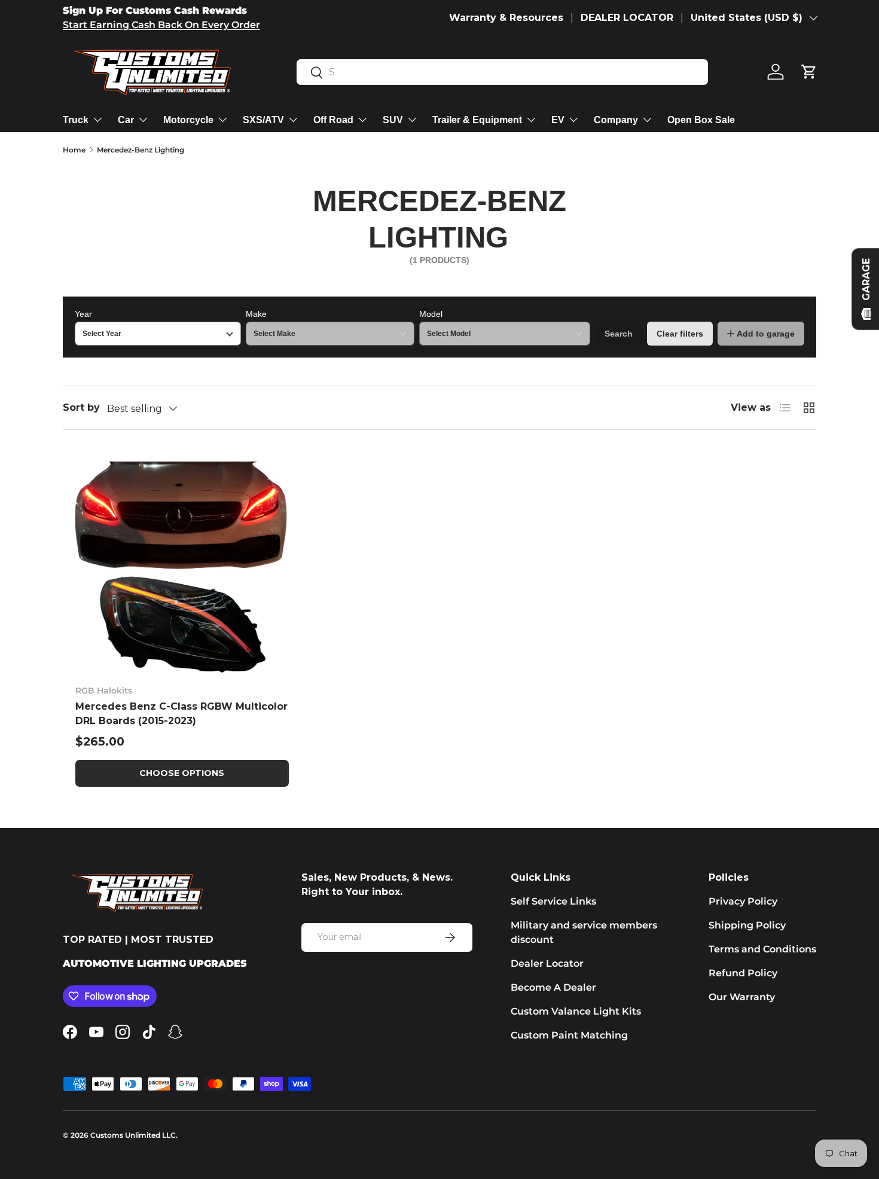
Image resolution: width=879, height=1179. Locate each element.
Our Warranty (742, 997)
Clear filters (680, 333)
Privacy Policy (743, 901)
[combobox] (503, 72)
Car (126, 120)
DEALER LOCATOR (627, 17)
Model (430, 314)
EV (557, 120)
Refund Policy (743, 973)
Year (83, 314)
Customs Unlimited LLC (133, 1135)
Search (619, 333)
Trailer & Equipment (477, 120)
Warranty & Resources (506, 17)
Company (616, 120)
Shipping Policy (747, 925)
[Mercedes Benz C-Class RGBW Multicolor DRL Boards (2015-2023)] (182, 568)
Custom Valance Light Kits (576, 1011)
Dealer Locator (547, 963)
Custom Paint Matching (569, 1035)
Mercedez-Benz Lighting (140, 149)
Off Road (333, 120)
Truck (75, 120)
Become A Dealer (553, 987)
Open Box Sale (701, 120)
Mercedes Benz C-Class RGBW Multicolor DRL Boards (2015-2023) (181, 713)
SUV (393, 120)
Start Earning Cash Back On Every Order (161, 24)
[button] (809, 72)
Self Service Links (553, 901)
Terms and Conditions (762, 949)
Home (74, 149)
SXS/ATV (263, 120)
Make (256, 314)
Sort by (81, 407)
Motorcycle (188, 120)
